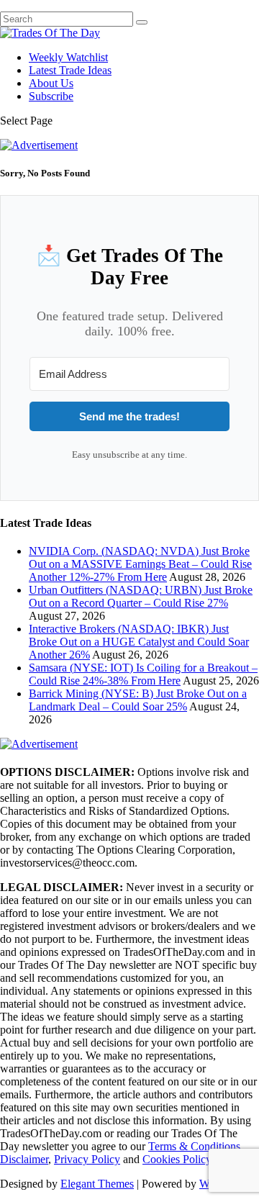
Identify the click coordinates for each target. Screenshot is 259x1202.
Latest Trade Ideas (70, 70)
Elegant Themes (97, 1184)
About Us (51, 83)
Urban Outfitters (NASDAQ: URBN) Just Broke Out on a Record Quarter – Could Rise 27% (141, 596)
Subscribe (51, 96)
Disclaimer (24, 1159)
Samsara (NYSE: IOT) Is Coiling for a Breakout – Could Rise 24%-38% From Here (143, 674)
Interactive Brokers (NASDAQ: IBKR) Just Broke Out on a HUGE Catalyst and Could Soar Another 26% (139, 642)
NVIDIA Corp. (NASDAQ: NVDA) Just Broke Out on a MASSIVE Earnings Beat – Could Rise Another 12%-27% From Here (140, 564)
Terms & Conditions (194, 1146)
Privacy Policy (87, 1159)
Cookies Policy (176, 1159)
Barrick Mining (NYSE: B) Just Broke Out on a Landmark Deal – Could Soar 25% (138, 700)
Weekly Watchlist (68, 57)
